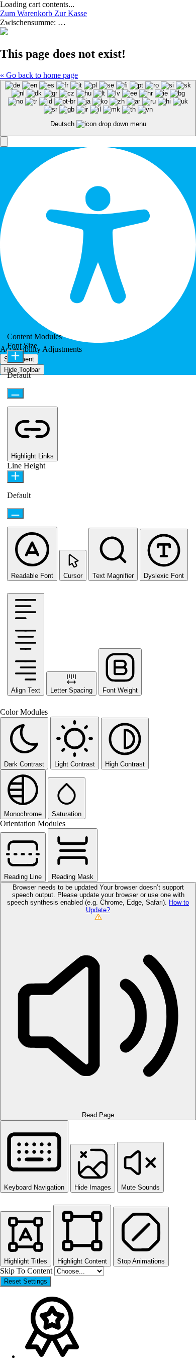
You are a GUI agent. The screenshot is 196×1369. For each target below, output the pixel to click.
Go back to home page (39, 75)
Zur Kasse (70, 13)
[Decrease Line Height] (15, 513)
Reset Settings (25, 1281)
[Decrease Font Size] (15, 393)
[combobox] (98, 108)
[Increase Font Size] (15, 356)
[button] (4, 141)
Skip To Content (27, 1270)
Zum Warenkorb (27, 13)
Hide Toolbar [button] (22, 369)
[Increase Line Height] (15, 476)
